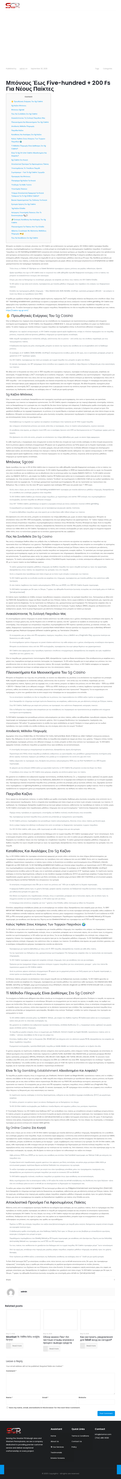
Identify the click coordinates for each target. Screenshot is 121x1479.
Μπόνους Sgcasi (17, 110)
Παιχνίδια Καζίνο (17, 130)
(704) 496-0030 (102, 1438)
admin (22, 68)
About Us (55, 1441)
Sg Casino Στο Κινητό (19, 160)
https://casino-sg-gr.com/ (17, 310)
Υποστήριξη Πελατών (19, 189)
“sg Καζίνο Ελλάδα (18, 208)
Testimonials (56, 1452)
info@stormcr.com (103, 1434)
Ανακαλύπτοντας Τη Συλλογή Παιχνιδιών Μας (28, 118)
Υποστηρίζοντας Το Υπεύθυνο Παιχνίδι (25, 168)
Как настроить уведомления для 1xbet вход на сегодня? (96, 1338)
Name (9, 1397)
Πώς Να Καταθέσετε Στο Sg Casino (24, 238)
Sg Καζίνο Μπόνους (18, 105)
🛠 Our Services (57, 1447)
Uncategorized (20, 44)
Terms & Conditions (80, 1436)
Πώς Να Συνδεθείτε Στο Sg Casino (24, 114)
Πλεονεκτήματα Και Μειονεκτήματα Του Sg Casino (30, 122)
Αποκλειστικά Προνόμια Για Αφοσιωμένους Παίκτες (30, 164)
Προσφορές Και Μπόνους (20, 176)
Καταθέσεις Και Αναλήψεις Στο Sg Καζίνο (26, 134)
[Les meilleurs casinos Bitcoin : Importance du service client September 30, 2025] (119, 1469)
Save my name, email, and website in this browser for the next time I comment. (44, 1407)
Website (82, 1397)
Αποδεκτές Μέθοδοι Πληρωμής (22, 126)
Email (45, 1397)
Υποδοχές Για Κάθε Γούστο (21, 185)
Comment (11, 1371)
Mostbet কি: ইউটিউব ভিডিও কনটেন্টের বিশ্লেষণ (22, 1338)
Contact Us (77, 1441)
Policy (74, 1447)
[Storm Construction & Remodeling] (13, 5)
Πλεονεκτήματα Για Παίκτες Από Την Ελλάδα (27, 226)
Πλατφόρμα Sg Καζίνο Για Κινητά (23, 180)
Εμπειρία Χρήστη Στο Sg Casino (23, 204)
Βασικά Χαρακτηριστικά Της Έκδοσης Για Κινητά (29, 200)
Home (8, 44)
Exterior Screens (58, 1458)
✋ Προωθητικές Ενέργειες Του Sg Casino (27, 101)
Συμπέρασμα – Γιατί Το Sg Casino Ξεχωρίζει (28, 172)
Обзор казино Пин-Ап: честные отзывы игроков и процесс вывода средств (58, 1339)
